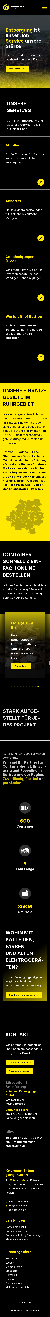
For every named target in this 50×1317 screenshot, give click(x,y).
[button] (44, 7)
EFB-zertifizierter (19, 1180)
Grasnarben (28, 644)
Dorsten (11, 1275)
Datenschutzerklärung (25, 1310)
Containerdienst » (16, 1227)
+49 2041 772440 (30, 1137)
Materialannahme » (17, 1239)
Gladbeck (12, 1270)
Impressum (25, 1302)
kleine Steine (20, 648)
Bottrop (10, 1258)
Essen (9, 1262)
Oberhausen (13, 1283)
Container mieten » (17, 1231)
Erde (14, 644)
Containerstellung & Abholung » (24, 1235)
